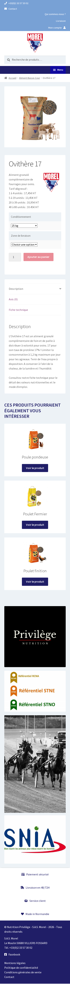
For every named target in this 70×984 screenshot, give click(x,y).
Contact (12, 8)
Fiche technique (18, 310)
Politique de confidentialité (21, 967)
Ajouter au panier (38, 257)
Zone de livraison (21, 235)
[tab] (35, 289)
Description (16, 288)
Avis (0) (13, 299)
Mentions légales (14, 963)
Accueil (12, 78)
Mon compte (55, 27)
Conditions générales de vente (22, 972)
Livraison (61, 20)
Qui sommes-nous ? (55, 14)
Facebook (14, 954)
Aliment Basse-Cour (29, 78)
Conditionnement (21, 216)
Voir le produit (35, 468)
